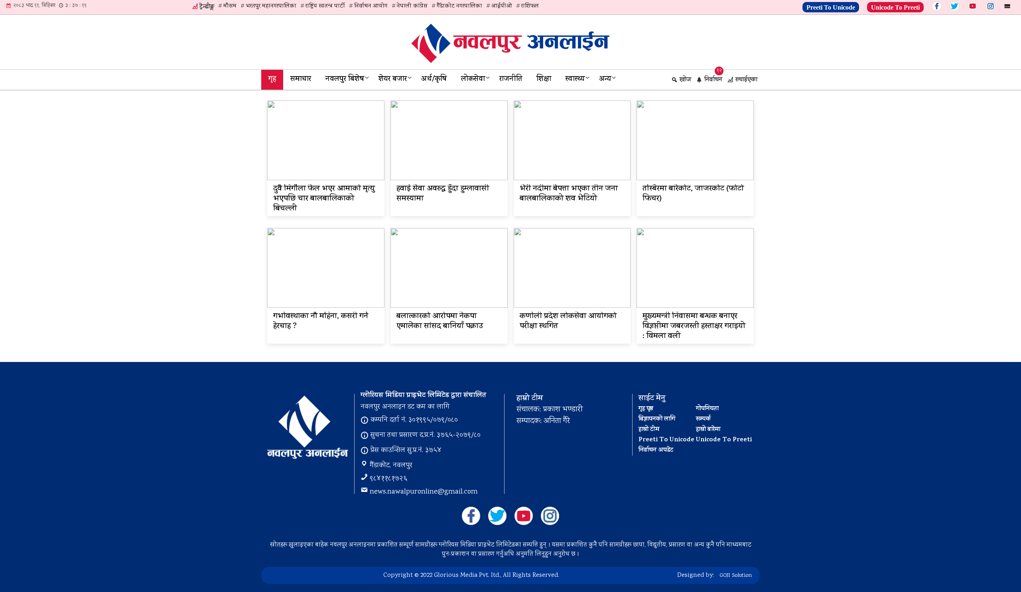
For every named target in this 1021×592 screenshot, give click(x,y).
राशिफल (530, 6)
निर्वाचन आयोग (371, 6)
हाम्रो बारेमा (708, 430)
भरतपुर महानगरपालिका (271, 6)
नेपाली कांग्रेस (412, 6)
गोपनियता (707, 409)
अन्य (605, 79)
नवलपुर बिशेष (344, 79)
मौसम (230, 6)
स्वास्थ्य (575, 79)
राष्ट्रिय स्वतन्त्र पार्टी (325, 6)
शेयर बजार (392, 79)
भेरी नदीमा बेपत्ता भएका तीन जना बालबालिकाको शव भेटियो (569, 194)
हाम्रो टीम (649, 430)
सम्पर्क (703, 419)
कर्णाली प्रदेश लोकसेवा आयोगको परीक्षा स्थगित (568, 322)
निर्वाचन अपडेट (656, 450)
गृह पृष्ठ (646, 409)
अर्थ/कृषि (434, 79)
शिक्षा (543, 79)
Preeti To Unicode (830, 6)
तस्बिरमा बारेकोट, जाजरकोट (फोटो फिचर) (693, 194)
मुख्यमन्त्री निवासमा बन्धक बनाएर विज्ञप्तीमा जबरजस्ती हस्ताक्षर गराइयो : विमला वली (694, 327)
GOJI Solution (735, 576)
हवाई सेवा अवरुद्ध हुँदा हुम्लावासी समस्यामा (442, 194)
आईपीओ (501, 6)
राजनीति (510, 79)
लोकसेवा (473, 79)
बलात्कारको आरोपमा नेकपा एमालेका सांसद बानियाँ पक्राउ (439, 322)
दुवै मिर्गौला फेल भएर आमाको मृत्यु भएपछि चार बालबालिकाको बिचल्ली (324, 199)
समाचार (300, 79)
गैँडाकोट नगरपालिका (459, 6)
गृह (272, 79)
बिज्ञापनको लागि (657, 419)
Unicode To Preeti (895, 6)
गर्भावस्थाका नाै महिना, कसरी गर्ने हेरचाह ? (320, 322)
